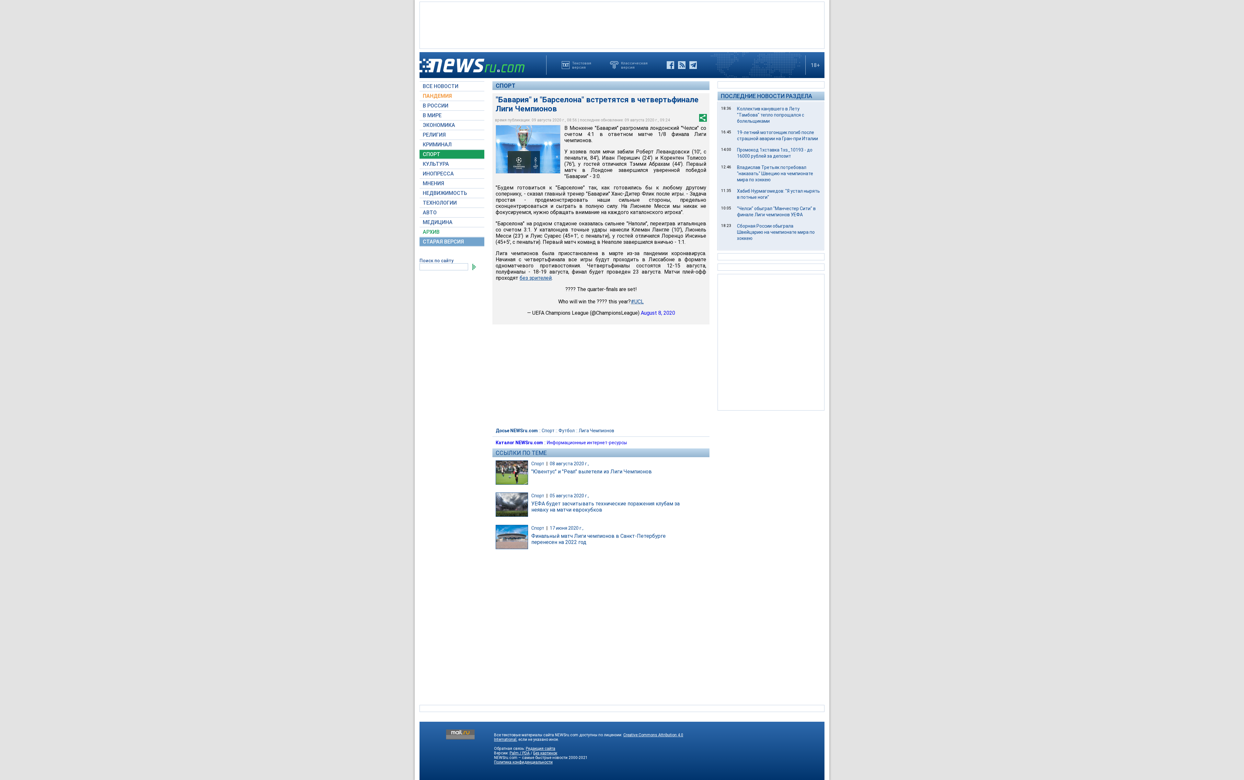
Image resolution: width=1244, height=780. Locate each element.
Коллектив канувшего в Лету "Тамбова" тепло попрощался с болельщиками (770, 115)
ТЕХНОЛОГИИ (440, 203)
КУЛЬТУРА (436, 164)
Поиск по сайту (437, 260)
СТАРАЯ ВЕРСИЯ (443, 242)
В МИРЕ (432, 115)
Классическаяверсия (634, 65)
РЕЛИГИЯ (434, 135)
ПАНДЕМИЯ (437, 96)
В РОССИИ (435, 106)
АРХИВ (431, 232)
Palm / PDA (520, 753)
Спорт (505, 85)
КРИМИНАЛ (437, 144)
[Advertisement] (622, 24)
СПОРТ (431, 154)
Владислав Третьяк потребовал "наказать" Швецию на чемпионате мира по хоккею (775, 173)
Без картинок (545, 753)
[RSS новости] (681, 65)
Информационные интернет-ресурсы (587, 442)
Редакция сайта (540, 748)
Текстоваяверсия (581, 65)
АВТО (430, 212)
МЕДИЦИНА (438, 222)
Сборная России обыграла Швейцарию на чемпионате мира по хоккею (776, 232)
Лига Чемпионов (596, 430)
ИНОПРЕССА (438, 174)
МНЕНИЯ (433, 183)
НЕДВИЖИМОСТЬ (445, 193)
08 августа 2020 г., (569, 463)
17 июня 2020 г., (566, 528)
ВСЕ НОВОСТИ (440, 86)
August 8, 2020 (658, 313)
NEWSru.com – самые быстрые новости (531, 757)
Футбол (567, 430)
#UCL (637, 302)
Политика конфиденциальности (523, 762)
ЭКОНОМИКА (439, 125)
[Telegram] (693, 65)
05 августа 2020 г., (569, 495)
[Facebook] (670, 65)
